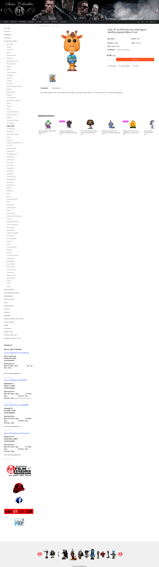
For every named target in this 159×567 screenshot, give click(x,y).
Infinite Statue (11, 157)
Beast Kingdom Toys (12, 61)
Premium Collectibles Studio (14, 216)
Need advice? (56, 88)
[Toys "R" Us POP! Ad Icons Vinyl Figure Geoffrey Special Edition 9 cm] (71, 51)
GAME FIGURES (8, 306)
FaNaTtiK (9, 117)
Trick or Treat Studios (12, 255)
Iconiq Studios (11, 151)
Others (8, 286)
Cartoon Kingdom (11, 72)
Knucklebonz (10, 171)
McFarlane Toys (11, 185)
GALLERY (63, 22)
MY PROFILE (54, 22)
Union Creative (11, 264)
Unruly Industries (11, 269)
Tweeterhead (10, 258)
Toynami (9, 253)
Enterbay (9, 106)
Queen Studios (11, 227)
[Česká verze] (156, 11)
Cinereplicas (10, 75)
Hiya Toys (9, 140)
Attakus (9, 52)
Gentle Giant (10, 131)
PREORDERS (22, 22)
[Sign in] (142, 21)
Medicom (9, 188)
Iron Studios (10, 162)
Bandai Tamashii (11, 55)
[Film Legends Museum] (19, 470)
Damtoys (9, 81)
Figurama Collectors (12, 114)
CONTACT (46, 22)
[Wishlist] (147, 22)
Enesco (9, 103)
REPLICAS (7, 312)
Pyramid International (13, 221)
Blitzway (9, 66)
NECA (8, 202)
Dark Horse (10, 83)
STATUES (6, 309)
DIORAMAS (7, 315)
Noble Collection (11, 207)
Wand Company (11, 275)
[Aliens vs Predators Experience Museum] (19, 488)
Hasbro (9, 137)
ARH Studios (10, 44)
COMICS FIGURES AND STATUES (13, 319)
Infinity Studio (11, 159)
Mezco (8, 193)
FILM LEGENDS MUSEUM (11, 293)
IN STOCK (7, 31)
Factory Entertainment (13, 112)
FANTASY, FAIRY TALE (10, 335)
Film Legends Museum (13, 120)
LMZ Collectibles (11, 179)
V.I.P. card (38, 22)
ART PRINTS (7, 328)
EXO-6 (8, 109)
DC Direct (9, 89)
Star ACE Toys (10, 236)
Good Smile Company (13, 134)
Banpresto (9, 58)
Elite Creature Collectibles (14, 100)
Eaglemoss (10, 95)
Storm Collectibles (12, 238)
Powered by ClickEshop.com (79, 566)
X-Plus (8, 284)
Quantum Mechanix (12, 224)
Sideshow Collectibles (12, 233)
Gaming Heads (11, 129)
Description (44, 88)
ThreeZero (9, 250)
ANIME (6, 325)
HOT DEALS (7, 38)
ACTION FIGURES (9, 299)
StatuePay (31, 22)
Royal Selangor (11, 230)
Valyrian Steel (10, 272)
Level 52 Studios (11, 176)
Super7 (9, 244)
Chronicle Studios (11, 148)
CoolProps (9, 78)
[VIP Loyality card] (19, 511)
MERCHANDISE (8, 296)
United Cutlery (11, 267)
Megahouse (10, 190)
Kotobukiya (10, 174)
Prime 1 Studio (11, 213)
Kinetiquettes (10, 168)
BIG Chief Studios (11, 64)
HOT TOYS (9, 145)
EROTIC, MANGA (9, 322)
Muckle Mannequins (12, 199)
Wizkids (9, 281)
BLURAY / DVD (8, 332)
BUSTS (6, 302)
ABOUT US (13, 22)
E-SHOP (6, 22)
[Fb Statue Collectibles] (19, 500)
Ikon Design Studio (12, 154)
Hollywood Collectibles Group (15, 143)
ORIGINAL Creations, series (12, 338)
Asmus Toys (10, 50)
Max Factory (10, 182)
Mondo (9, 196)
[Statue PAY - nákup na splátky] (19, 522)
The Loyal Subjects (12, 247)
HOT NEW (7, 28)
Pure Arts (9, 219)
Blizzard (9, 69)
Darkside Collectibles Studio (14, 86)
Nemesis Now (10, 205)
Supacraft (9, 241)
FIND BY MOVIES (9, 289)
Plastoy (9, 210)
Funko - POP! (10, 126)
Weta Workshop (11, 278)
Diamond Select (11, 92)
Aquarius (9, 47)
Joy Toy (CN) (10, 165)
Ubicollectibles (11, 261)
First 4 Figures (10, 123)
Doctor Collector (11, 97)
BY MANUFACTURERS (10, 41)
